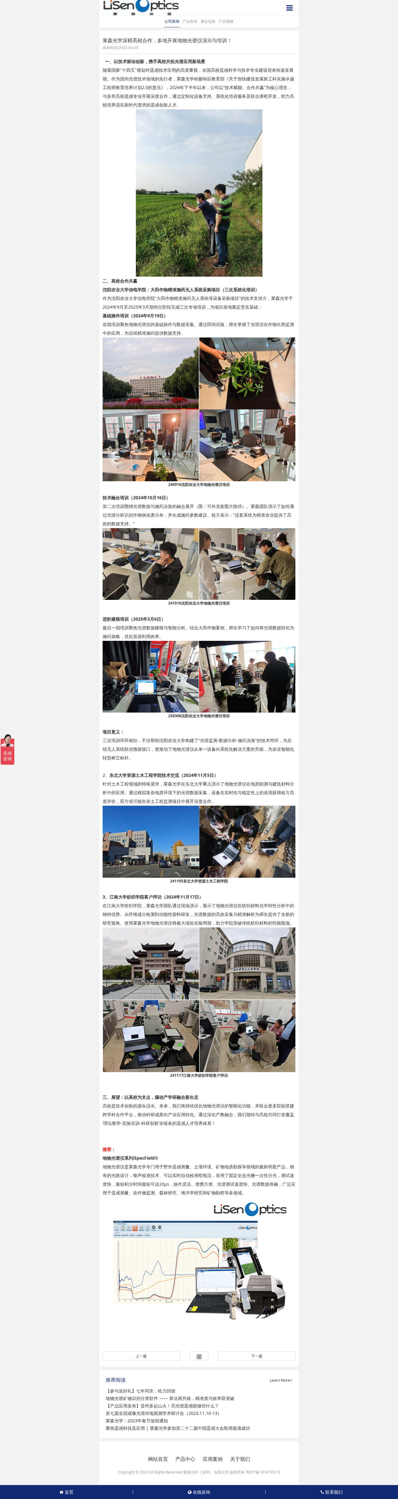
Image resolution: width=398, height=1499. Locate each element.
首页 (68, 1492)
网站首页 (158, 1459)
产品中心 (185, 1459)
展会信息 (208, 21)
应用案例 (213, 1459)
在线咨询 (201, 1492)
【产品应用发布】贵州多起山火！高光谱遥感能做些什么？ (162, 1406)
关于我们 (240, 1459)
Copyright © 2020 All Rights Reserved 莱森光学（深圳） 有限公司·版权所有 (181, 1472)
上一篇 (141, 1356)
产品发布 (190, 21)
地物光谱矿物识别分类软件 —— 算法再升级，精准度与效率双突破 (170, 1398)
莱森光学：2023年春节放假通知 (137, 1421)
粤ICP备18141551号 (263, 1472)
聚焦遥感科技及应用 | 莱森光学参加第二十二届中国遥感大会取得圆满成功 (178, 1428)
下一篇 (256, 1356)
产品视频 (226, 21)
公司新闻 (171, 21)
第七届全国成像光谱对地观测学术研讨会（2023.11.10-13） (164, 1413)
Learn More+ (281, 1380)
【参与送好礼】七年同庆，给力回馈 (140, 1391)
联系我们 (333, 1492)
